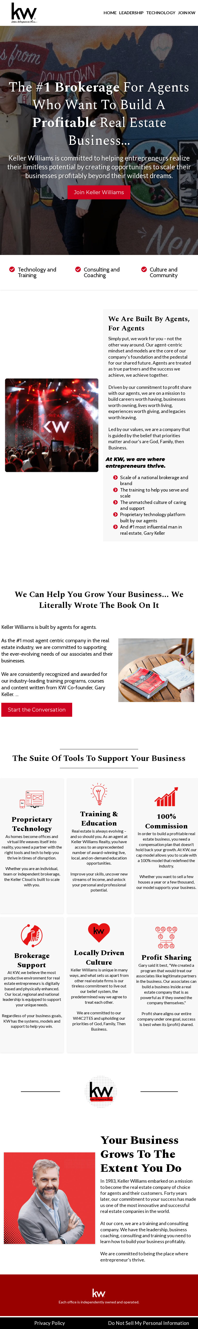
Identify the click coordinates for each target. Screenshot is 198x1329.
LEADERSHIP (131, 12)
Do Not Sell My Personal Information (148, 1323)
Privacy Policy (49, 1323)
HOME (110, 12)
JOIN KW (186, 12)
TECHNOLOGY (160, 12)
